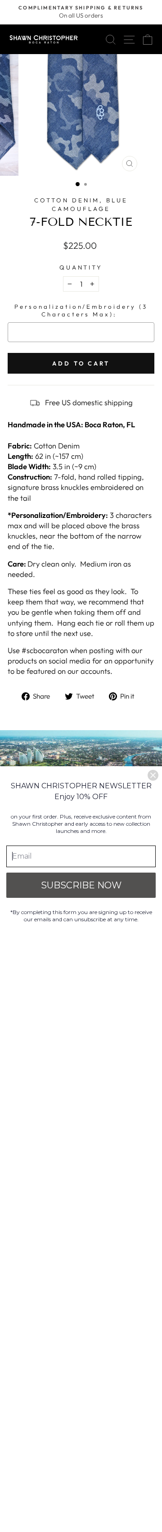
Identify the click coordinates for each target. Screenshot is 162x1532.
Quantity (81, 267)
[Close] (153, 775)
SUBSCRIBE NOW (81, 885)
